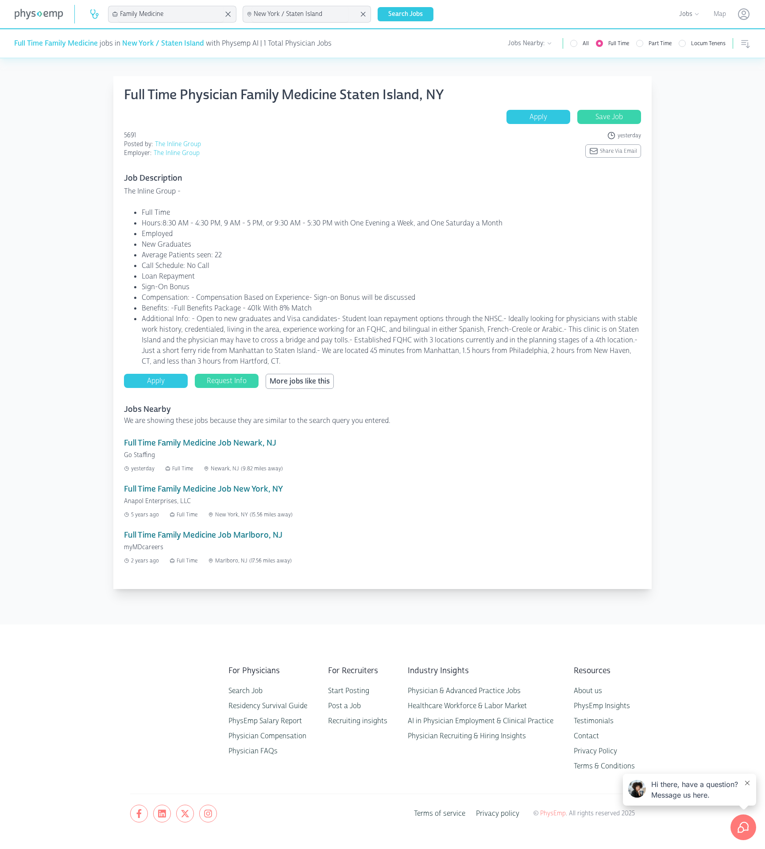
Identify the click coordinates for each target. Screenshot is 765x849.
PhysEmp (553, 813)
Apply (538, 116)
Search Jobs (405, 14)
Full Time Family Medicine (56, 43)
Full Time (618, 43)
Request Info (227, 380)
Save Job (609, 116)
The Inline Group (178, 144)
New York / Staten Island (163, 43)
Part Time (660, 43)
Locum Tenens (708, 43)
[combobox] (171, 14)
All (586, 43)
